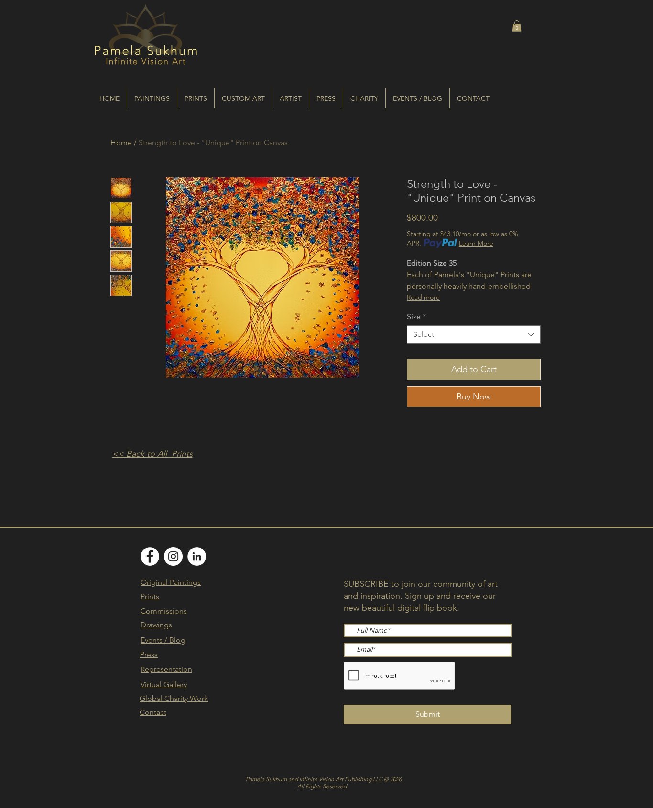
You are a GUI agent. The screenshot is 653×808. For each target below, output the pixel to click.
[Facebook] (150, 556)
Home (121, 142)
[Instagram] (173, 556)
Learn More (476, 243)
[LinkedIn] (196, 556)
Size (416, 316)
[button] (517, 26)
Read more (423, 297)
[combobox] (474, 334)
